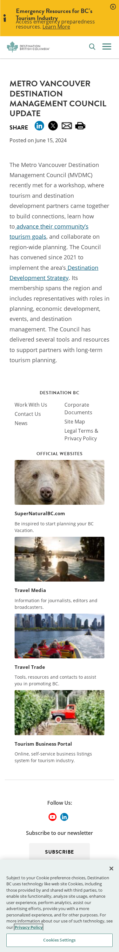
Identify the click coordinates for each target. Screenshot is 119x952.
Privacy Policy (29, 927)
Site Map (74, 421)
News (21, 423)
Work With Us (31, 404)
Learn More (56, 26)
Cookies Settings (59, 940)
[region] (59, 906)
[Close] (111, 868)
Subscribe (59, 852)
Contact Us (28, 413)
